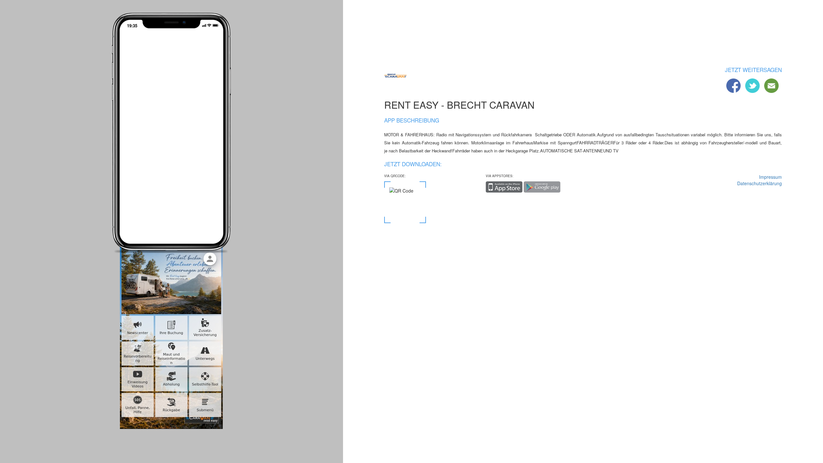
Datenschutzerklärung (759, 183)
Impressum (770, 177)
